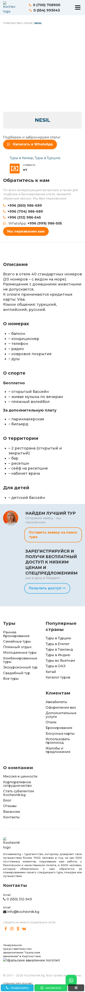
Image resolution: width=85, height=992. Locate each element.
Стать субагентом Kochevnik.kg (18, 793)
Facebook (5, 929)
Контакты (11, 817)
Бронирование (59, 728)
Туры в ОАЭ (55, 666)
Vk (24, 929)
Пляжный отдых (17, 647)
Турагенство (12, 23)
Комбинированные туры (20, 660)
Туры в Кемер (21, 158)
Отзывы (10, 806)
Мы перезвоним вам (26, 231)
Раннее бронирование (16, 634)
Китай (51, 672)
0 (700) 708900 (46, 5)
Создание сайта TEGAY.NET (17, 983)
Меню (78, 7)
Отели (28, 23)
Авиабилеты (56, 702)
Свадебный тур (16, 673)
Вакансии (11, 812)
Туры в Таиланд (59, 649)
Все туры (11, 679)
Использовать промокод (58, 741)
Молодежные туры (20, 652)
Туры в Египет (58, 644)
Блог (7, 800)
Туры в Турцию (47, 158)
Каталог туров (58, 677)
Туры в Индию (58, 655)
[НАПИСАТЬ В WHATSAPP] (71, 980)
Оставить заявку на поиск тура (53, 534)
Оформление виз (61, 707)
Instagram (12, 929)
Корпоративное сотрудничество (17, 784)
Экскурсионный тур (20, 667)
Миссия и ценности (20, 776)
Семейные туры (17, 641)
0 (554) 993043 (46, 10)
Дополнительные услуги (61, 715)
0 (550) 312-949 (19, 899)
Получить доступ (45, 588)
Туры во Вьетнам (60, 660)
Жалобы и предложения (58, 750)
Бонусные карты (60, 733)
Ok (18, 929)
